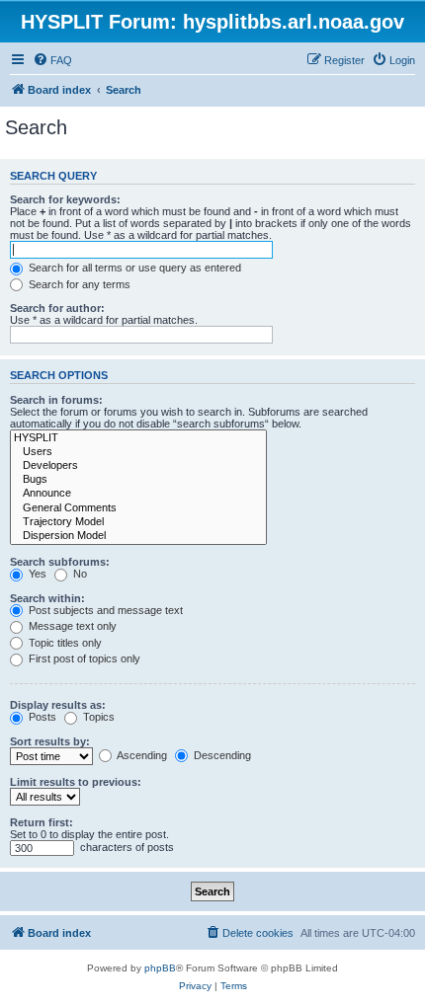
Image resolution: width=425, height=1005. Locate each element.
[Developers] (138, 466)
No (78, 574)
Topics (97, 717)
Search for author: (57, 308)
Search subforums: (60, 562)
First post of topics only (83, 658)
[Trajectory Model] (138, 522)
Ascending (141, 755)
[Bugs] (138, 480)
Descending (221, 755)
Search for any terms (78, 284)
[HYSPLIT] (138, 438)
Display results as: (58, 705)
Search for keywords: (65, 199)
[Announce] (138, 494)
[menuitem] (52, 60)
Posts (41, 717)
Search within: (47, 598)
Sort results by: (50, 741)
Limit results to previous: (75, 782)
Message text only (71, 626)
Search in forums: (56, 400)
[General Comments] (138, 508)
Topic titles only (64, 643)
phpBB (160, 968)
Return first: (41, 822)
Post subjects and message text (104, 610)
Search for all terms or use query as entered (133, 267)
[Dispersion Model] (138, 536)
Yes (36, 574)
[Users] (138, 452)
